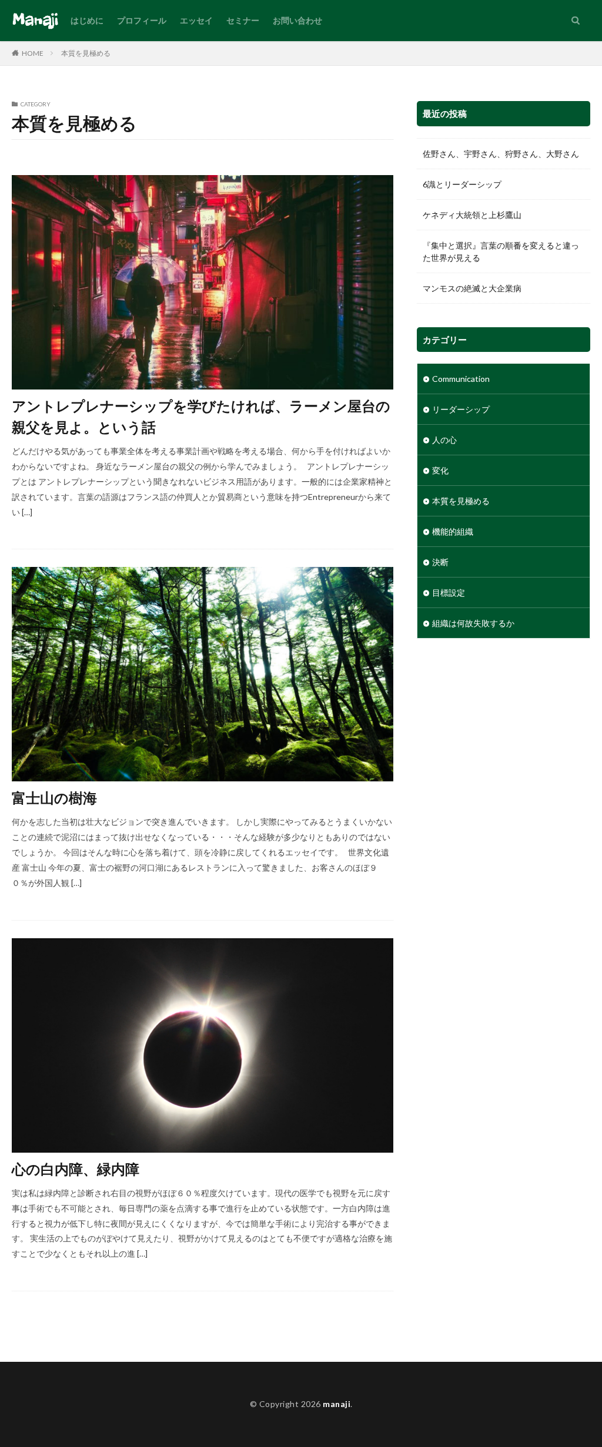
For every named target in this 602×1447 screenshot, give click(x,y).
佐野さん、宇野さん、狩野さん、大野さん (501, 154)
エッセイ (196, 20)
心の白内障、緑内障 (75, 1168)
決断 (440, 562)
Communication (461, 379)
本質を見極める (86, 53)
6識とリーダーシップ (462, 184)
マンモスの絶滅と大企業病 (472, 288)
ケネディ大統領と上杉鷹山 (472, 215)
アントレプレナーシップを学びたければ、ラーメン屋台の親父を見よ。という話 (201, 416)
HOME (33, 52)
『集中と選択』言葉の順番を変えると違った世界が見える (501, 251)
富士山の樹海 (54, 797)
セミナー (242, 20)
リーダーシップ (461, 409)
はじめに (87, 20)
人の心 (444, 440)
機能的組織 (452, 531)
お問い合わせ (297, 20)
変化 (440, 470)
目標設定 (448, 592)
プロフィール (141, 20)
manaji (336, 1404)
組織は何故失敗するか (473, 623)
